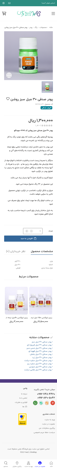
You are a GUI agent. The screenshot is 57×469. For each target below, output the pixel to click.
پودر (30, 27)
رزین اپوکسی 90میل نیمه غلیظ (15, 317)
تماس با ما (23, 398)
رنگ (35, 27)
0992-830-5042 (46, 398)
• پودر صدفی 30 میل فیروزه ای (40, 345)
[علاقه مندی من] (7, 98)
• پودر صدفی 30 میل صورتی (41, 366)
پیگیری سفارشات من (47, 428)
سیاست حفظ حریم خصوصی (44, 432)
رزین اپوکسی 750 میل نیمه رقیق (39, 317)
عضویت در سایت (48, 424)
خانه (51, 27)
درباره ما (24, 394)
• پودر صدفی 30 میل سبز (42, 342)
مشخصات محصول (42, 251)
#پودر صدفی (46, 107)
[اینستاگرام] (3, 3)
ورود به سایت (50, 419)
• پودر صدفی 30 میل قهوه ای (40, 351)
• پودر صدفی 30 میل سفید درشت (38, 360)
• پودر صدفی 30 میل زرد (42, 357)
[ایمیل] (8, 3)
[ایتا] (47, 403)
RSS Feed (24, 452)
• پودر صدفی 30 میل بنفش (41, 354)
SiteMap (33, 452)
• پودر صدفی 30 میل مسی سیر (39, 348)
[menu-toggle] (53, 13)
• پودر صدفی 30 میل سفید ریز (40, 363)
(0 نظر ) (38, 125)
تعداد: (50, 231)
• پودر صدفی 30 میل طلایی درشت (38, 370)
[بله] (41, 403)
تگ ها (24, 406)
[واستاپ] (35, 403)
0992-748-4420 (46, 394)
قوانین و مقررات (21, 402)
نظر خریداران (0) (15, 251)
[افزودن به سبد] (41, 312)
